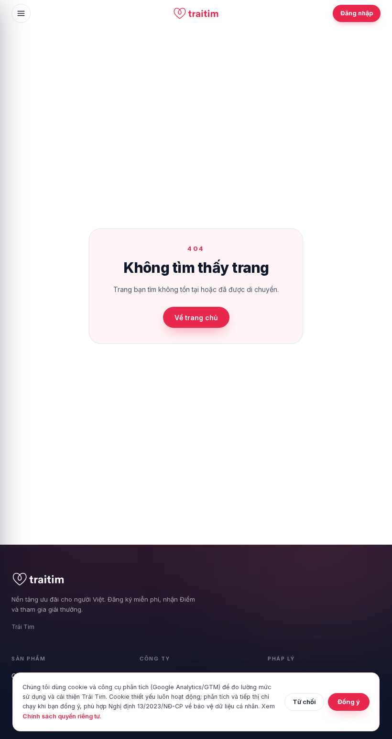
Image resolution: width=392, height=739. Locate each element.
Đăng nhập (356, 13)
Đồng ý (349, 701)
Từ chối (304, 701)
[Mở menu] (21, 13)
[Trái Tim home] (196, 13)
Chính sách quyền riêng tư (61, 716)
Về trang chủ (196, 318)
